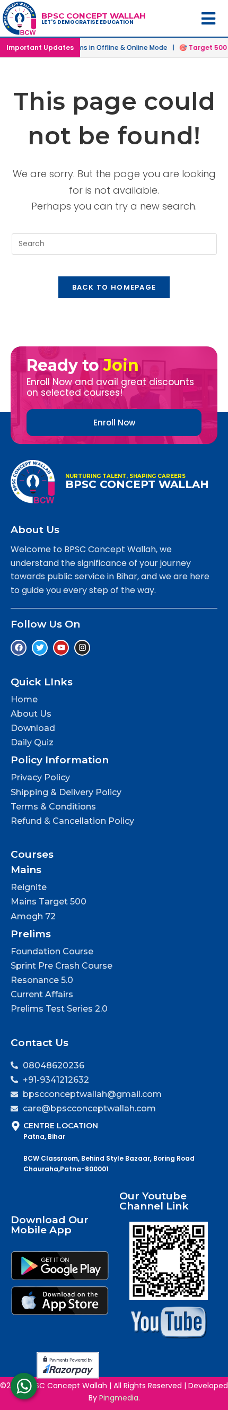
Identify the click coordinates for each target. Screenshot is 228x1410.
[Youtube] (61, 648)
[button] (208, 18)
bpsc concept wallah (93, 16)
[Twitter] (40, 648)
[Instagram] (82, 648)
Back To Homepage (114, 287)
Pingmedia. (119, 1397)
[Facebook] (19, 648)
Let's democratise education (87, 22)
